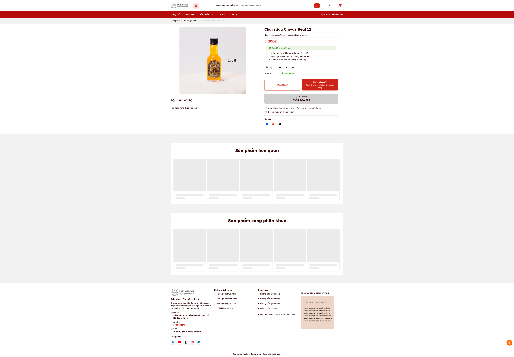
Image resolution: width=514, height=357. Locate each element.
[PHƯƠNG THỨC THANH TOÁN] (322, 312)
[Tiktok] (186, 342)
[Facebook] (173, 342)
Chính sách (263, 290)
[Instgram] (192, 342)
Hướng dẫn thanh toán (227, 298)
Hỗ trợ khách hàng (223, 290)
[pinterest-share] (273, 123)
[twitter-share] (279, 123)
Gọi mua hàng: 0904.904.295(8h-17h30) (277, 314)
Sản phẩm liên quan (257, 150)
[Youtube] (179, 342)
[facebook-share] (266, 123)
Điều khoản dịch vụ (225, 308)
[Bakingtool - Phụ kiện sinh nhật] (180, 5)
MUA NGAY (282, 85)
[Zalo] (198, 342)
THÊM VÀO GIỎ (320, 85)
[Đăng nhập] (329, 6)
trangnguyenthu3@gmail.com (187, 331)
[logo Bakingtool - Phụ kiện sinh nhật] (192, 292)
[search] (317, 5)
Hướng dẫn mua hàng (226, 294)
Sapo (277, 354)
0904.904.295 (179, 325)
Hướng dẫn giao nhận (226, 303)
